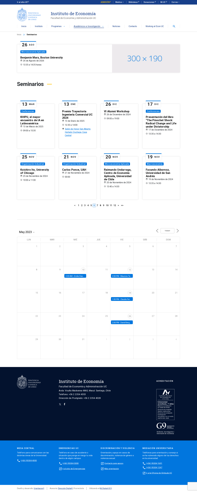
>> (122, 205)
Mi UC (163, 2)
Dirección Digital (64, 488)
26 (130, 316)
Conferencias (27, 111)
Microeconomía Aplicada (33, 52)
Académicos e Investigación (89, 26)
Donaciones (149, 2)
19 (130, 293)
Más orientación (111, 469)
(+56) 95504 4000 (29, 460)
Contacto (133, 26)
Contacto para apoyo (113, 463)
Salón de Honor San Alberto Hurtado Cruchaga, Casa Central (78, 132)
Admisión (105, 2)
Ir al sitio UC (22, 2)
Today (167, 231)
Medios (119, 2)
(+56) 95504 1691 (154, 463)
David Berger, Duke (128, 322)
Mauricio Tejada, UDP (129, 276)
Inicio (23, 26)
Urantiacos (38, 488)
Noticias (116, 26)
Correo (176, 2)
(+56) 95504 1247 (154, 467)
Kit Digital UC (105, 488)
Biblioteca (133, 2)
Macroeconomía (155, 164)
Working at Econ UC (155, 26)
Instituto (39, 26)
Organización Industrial (32, 164)
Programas (58, 26)
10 (107, 205)
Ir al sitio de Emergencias (74, 469)
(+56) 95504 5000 (71, 463)
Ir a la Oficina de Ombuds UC (159, 473)
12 (115, 205)
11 (111, 205)
